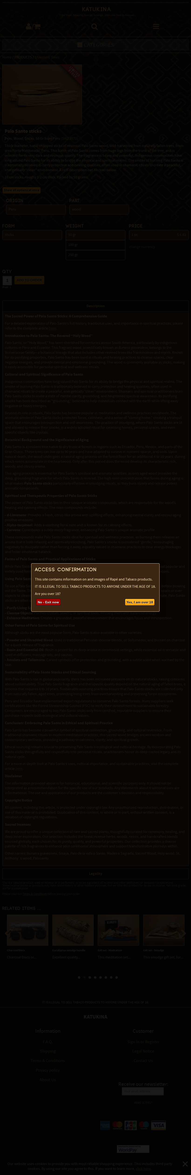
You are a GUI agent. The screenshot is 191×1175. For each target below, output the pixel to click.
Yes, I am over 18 (139, 602)
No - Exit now (48, 602)
